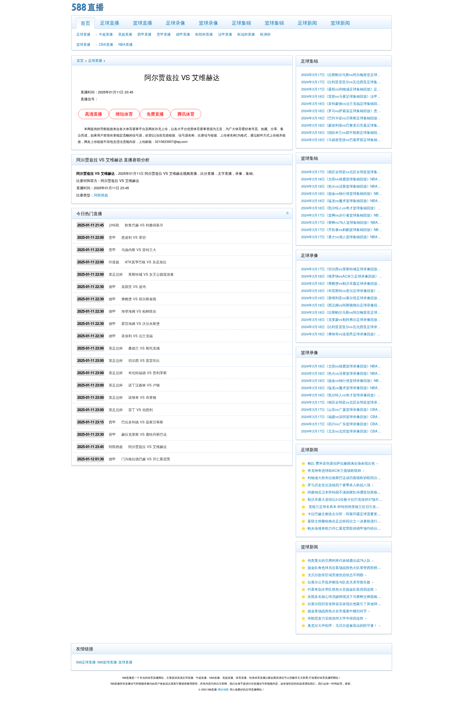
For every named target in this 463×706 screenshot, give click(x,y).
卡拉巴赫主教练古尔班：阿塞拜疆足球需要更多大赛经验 (351, 513)
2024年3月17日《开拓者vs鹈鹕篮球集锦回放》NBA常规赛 (342, 229)
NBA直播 (125, 44)
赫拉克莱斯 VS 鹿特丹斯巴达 (144, 434)
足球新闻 (307, 22)
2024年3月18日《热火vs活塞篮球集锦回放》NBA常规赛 (342, 186)
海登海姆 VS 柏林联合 (138, 311)
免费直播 (155, 114)
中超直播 (106, 34)
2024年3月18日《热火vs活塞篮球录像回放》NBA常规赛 (342, 373)
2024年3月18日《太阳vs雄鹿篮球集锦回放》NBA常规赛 (342, 178)
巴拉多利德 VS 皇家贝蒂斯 (142, 421)
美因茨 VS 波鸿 (133, 286)
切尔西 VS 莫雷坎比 (144, 360)
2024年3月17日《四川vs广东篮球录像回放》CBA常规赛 (342, 423)
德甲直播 (183, 34)
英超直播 (125, 34)
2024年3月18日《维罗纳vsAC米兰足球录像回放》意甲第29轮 (342, 276)
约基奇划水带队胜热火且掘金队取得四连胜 (341, 589)
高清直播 (93, 114)
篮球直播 (142, 22)
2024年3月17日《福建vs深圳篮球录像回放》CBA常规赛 (342, 416)
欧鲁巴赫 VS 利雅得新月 (144, 224)
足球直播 (109, 22)
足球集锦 (241, 22)
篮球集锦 (274, 22)
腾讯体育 (186, 114)
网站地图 (223, 689)
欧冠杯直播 (246, 34)
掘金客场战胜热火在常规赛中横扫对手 (337, 610)
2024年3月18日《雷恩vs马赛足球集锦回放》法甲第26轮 (342, 96)
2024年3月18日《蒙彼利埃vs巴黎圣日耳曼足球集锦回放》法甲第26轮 (342, 125)
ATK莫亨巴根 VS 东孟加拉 (145, 261)
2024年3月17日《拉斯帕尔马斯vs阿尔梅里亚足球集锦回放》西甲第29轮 (342, 74)
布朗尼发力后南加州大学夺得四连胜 (335, 618)
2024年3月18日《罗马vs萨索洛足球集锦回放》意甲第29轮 (342, 110)
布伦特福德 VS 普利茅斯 (147, 372)
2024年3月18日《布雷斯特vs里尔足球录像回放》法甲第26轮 (342, 290)
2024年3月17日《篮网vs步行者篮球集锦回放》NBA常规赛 (342, 215)
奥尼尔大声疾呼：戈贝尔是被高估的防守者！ (342, 625)
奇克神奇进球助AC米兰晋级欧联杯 (334, 470)
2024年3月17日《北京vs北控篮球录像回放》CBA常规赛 (342, 431)
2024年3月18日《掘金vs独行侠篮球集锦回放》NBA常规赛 (342, 193)
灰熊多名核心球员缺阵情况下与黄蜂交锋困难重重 (346, 596)
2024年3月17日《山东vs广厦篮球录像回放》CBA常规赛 (342, 409)
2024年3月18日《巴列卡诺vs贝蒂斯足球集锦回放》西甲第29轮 (342, 117)
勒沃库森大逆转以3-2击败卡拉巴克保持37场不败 (345, 499)
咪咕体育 (124, 114)
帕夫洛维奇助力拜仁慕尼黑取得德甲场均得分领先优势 (349, 528)
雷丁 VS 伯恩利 (140, 409)
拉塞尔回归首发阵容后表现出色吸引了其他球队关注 (348, 603)
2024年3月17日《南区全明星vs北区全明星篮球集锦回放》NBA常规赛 (342, 171)
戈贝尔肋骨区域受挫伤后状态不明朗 (335, 574)
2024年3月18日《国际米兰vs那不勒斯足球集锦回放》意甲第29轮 (342, 132)
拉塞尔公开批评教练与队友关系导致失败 (339, 581)
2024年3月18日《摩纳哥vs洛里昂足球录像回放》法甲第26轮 (342, 333)
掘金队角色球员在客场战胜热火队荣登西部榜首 (344, 567)
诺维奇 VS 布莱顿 (142, 397)
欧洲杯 (265, 34)
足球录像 (175, 22)
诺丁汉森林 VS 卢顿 (144, 385)
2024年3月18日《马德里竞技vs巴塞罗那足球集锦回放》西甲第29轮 (342, 139)
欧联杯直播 (204, 34)
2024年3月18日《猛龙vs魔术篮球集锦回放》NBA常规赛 (342, 200)
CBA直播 (106, 44)
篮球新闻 (340, 22)
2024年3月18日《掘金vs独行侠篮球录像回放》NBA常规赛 (342, 380)
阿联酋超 (101, 195)
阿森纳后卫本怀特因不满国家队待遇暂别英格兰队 (346, 492)
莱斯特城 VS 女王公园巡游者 (151, 274)
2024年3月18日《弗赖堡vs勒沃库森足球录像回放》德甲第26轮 (342, 283)
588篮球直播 (107, 662)
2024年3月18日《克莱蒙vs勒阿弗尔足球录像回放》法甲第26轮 (342, 319)
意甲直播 (164, 34)
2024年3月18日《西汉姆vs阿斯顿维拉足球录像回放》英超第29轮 (342, 305)
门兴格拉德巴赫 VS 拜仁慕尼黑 (145, 458)
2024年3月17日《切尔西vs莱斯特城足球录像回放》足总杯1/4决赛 (342, 268)
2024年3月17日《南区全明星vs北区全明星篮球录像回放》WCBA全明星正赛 (342, 402)
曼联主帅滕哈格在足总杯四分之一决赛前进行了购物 (348, 520)
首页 (85, 22)
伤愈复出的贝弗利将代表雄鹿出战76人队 (339, 560)
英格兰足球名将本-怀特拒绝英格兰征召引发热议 (345, 506)
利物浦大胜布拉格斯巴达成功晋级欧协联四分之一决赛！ (351, 477)
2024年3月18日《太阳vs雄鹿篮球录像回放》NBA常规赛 (342, 366)
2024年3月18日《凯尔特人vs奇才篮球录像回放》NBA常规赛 (342, 394)
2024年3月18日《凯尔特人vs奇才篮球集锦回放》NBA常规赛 (342, 207)
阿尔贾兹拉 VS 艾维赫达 (147, 446)
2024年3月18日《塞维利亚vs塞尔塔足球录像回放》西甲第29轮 (342, 297)
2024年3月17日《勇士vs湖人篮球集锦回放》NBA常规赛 (342, 236)
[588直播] (88, 11)
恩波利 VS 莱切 (133, 237)
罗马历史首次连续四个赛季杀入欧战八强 (339, 484)
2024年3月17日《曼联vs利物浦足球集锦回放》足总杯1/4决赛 (342, 89)
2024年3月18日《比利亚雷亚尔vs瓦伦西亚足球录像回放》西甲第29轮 (342, 326)
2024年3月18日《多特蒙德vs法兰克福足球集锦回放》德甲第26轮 (342, 103)
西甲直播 (144, 34)
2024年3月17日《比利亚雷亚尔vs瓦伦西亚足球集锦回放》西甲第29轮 (342, 81)
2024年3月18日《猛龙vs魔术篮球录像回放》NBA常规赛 (342, 387)
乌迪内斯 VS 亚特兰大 (138, 249)
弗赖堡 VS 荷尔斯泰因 (138, 298)
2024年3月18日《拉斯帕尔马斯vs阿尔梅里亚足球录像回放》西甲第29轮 (342, 312)
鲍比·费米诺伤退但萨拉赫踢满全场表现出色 (341, 463)
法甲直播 (225, 34)
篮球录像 (208, 22)
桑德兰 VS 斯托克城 (144, 348)
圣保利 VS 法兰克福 (137, 335)
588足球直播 (86, 662)
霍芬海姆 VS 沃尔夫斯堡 (140, 323)
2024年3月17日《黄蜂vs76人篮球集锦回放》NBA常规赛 (342, 222)
